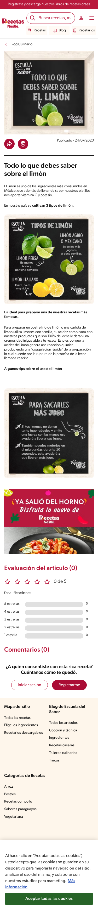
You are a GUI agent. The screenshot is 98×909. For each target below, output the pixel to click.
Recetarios (87, 30)
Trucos (54, 761)
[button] (9, 144)
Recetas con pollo (18, 802)
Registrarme (69, 685)
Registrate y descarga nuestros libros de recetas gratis (49, 4)
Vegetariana (13, 817)
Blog (62, 30)
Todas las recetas (17, 718)
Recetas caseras (61, 745)
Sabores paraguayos (20, 809)
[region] (49, 874)
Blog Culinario (21, 44)
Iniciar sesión (29, 685)
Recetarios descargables (23, 733)
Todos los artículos (63, 723)
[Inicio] (13, 23)
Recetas (40, 30)
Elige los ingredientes (21, 725)
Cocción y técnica (63, 730)
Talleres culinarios (63, 753)
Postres (10, 794)
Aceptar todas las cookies (49, 899)
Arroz (8, 787)
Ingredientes (59, 738)
